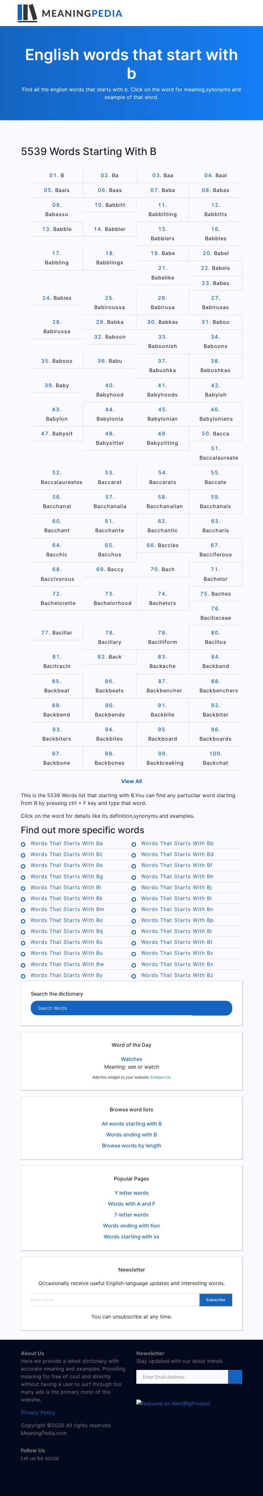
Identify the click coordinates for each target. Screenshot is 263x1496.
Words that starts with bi (65, 887)
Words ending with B (131, 1134)
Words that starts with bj (176, 887)
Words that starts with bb (177, 843)
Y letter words (132, 1193)
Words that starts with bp (177, 920)
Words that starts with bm (67, 909)
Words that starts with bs (66, 942)
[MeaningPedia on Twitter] (35, 1472)
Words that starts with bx (177, 964)
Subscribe (215, 1299)
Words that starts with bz (177, 975)
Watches (131, 1059)
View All (131, 781)
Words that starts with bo (66, 920)
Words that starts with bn (177, 909)
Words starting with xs (131, 1236)
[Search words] (212, 1008)
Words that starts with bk (66, 898)
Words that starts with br (177, 931)
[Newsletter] (234, 1377)
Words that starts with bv (177, 953)
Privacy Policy (38, 1412)
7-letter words (131, 1214)
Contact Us (160, 1077)
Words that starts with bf (177, 865)
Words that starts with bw (67, 964)
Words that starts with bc (66, 854)
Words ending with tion (131, 1225)
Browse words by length (131, 1145)
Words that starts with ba (66, 843)
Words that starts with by (66, 975)
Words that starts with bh (177, 876)
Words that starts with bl (176, 898)
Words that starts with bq (66, 931)
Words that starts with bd (177, 854)
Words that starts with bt (177, 942)
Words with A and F (131, 1203)
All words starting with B (132, 1123)
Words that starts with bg (66, 876)
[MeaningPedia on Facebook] (25, 1472)
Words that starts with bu (66, 953)
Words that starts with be (66, 865)
